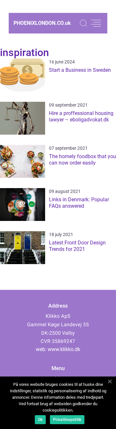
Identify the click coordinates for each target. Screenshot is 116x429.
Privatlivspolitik (67, 419)
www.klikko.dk (64, 349)
